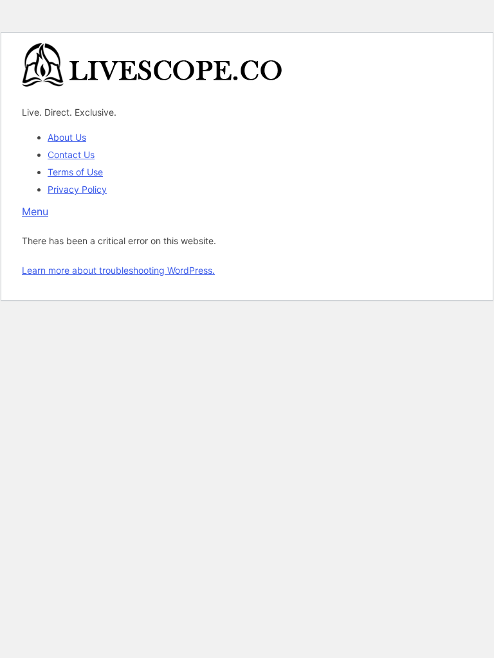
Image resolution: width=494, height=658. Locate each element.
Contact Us (71, 154)
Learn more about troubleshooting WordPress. (118, 270)
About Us (67, 137)
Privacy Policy (77, 189)
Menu (35, 211)
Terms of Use (75, 171)
